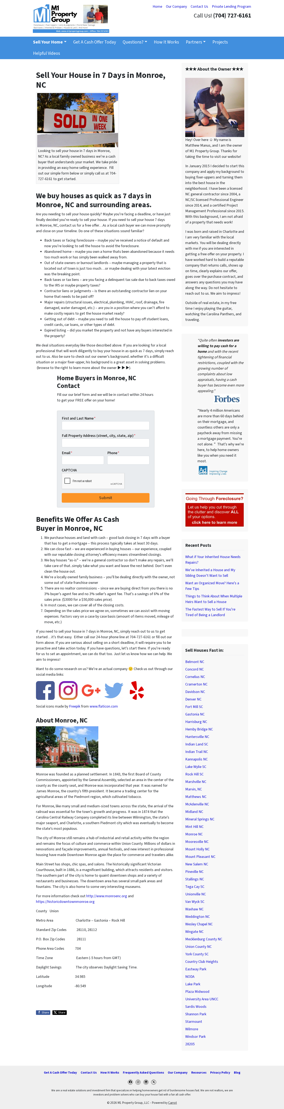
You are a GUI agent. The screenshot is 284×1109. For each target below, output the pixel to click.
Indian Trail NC (196, 751)
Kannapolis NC (196, 759)
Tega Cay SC (194, 886)
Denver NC (193, 699)
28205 (190, 1044)
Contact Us (199, 6)
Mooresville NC (197, 841)
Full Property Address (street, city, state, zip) (99, 435)
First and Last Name (79, 418)
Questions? (133, 42)
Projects (220, 42)
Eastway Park (195, 969)
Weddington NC (197, 916)
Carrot (172, 1102)
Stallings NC (194, 879)
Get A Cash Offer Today (94, 42)
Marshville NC (195, 781)
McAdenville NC (197, 804)
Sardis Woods (195, 1006)
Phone (113, 453)
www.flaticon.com (104, 706)
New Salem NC (196, 864)
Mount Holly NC (197, 849)
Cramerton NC (196, 684)
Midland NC (194, 811)
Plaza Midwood (197, 991)
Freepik (74, 706)
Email (67, 453)
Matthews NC (195, 796)
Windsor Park (195, 1036)
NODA (189, 976)
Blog (237, 1072)
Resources (198, 1072)
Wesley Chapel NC (199, 924)
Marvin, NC (193, 789)
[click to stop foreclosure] (214, 510)
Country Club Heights (201, 961)
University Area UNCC (201, 999)
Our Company (176, 6)
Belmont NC (194, 661)
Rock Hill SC (194, 774)
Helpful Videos (46, 53)
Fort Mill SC (194, 706)
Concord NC (194, 669)
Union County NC (198, 946)
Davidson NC (195, 691)
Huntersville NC (197, 736)
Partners (194, 42)
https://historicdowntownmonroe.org (65, 901)
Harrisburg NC (196, 721)
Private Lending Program (231, 6)
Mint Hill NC (194, 826)
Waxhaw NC (194, 909)
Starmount (193, 1021)
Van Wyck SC (194, 901)
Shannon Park (195, 1014)
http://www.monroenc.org (106, 896)
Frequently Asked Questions (143, 1072)
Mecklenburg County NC (203, 939)
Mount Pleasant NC (200, 856)
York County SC (197, 954)
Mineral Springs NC (199, 819)
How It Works (166, 42)
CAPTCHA (69, 470)
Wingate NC (194, 931)
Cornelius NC (195, 676)
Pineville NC (194, 871)
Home (157, 6)
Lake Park (192, 984)
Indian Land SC (196, 744)
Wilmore (191, 1029)
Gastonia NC (195, 714)
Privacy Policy (220, 1072)
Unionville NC (195, 894)
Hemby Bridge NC (199, 729)
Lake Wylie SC (195, 766)
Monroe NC (194, 834)
